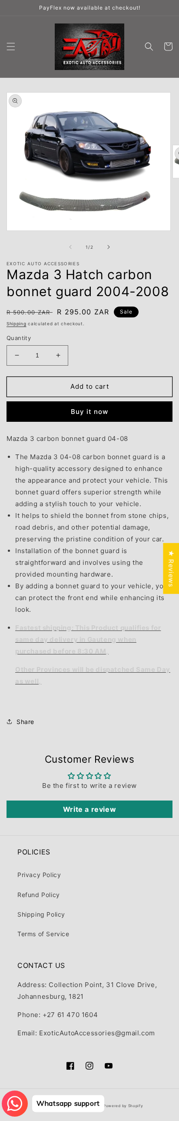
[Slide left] (70, 247)
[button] (10, 46)
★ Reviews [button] (171, 568)
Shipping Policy (41, 914)
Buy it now (89, 411)
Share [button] (25, 721)
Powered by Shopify (123, 1106)
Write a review (89, 809)
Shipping (17, 323)
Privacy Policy (39, 874)
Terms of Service (43, 934)
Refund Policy (38, 894)
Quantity (19, 337)
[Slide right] (108, 247)
